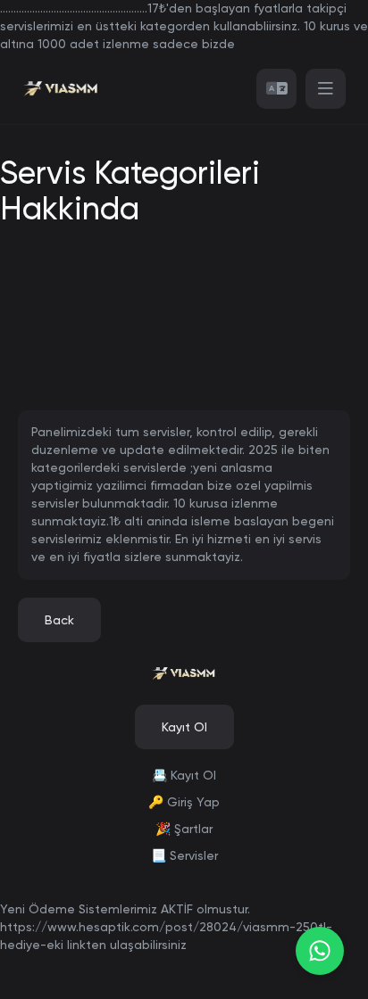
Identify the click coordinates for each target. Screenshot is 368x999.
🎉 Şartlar (184, 828)
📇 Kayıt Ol (184, 775)
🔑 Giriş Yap (184, 802)
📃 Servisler (184, 855)
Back (59, 620)
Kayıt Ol (184, 727)
